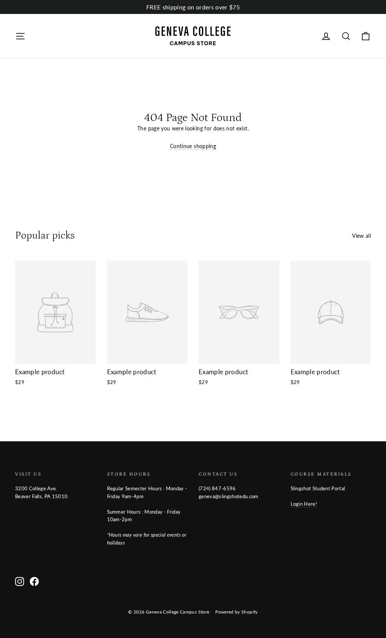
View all (361, 236)
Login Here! (304, 504)
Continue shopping (193, 146)
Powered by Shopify (236, 612)
